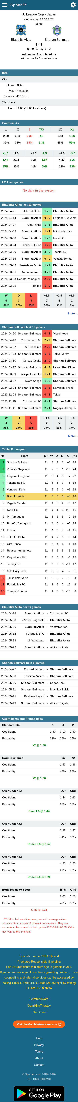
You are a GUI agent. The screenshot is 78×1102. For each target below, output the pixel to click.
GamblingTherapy (39, 1005)
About (39, 1058)
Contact (39, 1064)
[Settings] (73, 5)
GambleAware (39, 999)
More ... (73, 313)
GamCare (39, 1012)
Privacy (39, 1045)
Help (39, 1038)
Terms (39, 1051)
